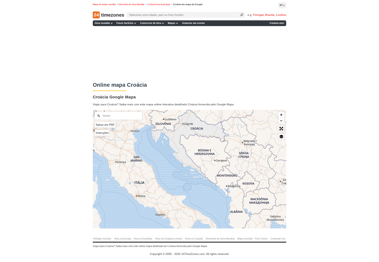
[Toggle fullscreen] (281, 129)
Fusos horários (124, 23)
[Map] (189, 169)
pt (281, 5)
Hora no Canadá (194, 238)
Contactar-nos (278, 238)
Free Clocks (261, 238)
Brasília (269, 14)
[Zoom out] (281, 121)
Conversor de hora (150, 23)
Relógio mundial (102, 238)
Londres (281, 14)
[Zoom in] (281, 115)
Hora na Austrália (143, 238)
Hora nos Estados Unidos (168, 238)
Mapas (171, 23)
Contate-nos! (277, 23)
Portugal (258, 14)
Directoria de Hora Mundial (220, 238)
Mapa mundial (245, 238)
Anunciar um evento (193, 23)
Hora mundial (102, 23)
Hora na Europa (122, 238)
